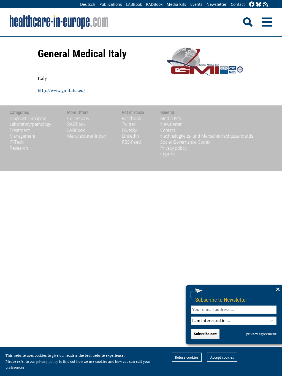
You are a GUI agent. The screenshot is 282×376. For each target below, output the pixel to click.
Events (196, 4)
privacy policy (47, 361)
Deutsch (87, 4)
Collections (78, 118)
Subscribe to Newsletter (221, 299)
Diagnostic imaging (28, 118)
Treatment (20, 130)
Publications (110, 4)
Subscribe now (205, 334)
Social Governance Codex (185, 142)
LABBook (134, 4)
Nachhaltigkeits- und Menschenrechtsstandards (206, 136)
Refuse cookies (187, 357)
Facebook (131, 118)
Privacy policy (173, 148)
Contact (238, 4)
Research (19, 148)
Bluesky (129, 130)
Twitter (128, 124)
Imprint (167, 154)
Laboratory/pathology (30, 124)
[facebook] (251, 4)
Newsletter (217, 4)
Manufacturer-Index (86, 136)
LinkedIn (130, 136)
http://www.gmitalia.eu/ (61, 90)
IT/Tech (17, 142)
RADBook (154, 4)
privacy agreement (261, 333)
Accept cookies (222, 357)
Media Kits (176, 4)
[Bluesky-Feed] (258, 4)
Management (22, 136)
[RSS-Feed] (265, 4)
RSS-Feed (131, 142)
